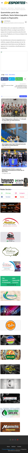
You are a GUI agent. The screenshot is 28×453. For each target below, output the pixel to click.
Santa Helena (11, 8)
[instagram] (13, 440)
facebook (8, 197)
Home (8, 446)
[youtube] (18, 440)
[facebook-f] (15, 440)
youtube (22, 197)
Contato (19, 446)
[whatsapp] (10, 440)
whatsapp (8, 193)
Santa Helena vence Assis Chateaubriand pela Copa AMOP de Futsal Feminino (14, 144)
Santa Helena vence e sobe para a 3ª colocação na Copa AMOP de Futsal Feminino (14, 119)
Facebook (5, 79)
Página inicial (4, 8)
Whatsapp (20, 79)
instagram (22, 193)
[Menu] (2, 2)
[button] (26, 2)
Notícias (14, 446)
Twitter (12, 79)
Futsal (6, 74)
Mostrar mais (23, 96)
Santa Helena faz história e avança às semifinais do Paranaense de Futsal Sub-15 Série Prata (13, 170)
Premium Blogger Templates (9, 449)
